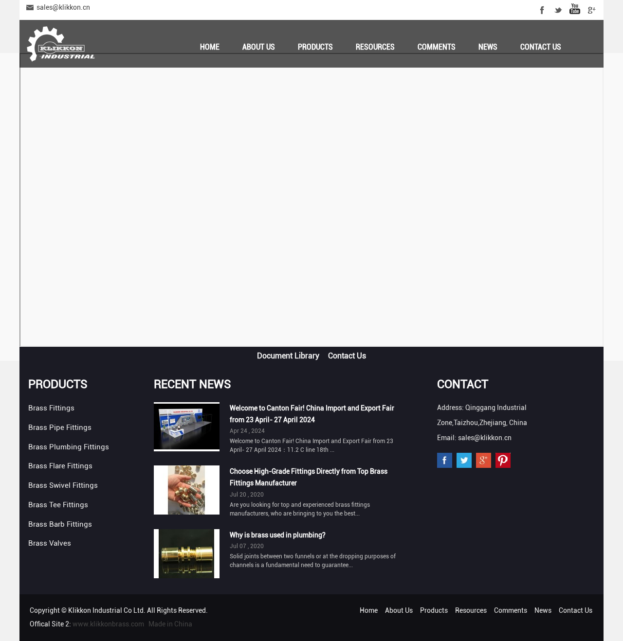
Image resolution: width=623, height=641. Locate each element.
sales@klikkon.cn (63, 7)
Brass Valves (49, 543)
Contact (462, 384)
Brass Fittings (51, 408)
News (487, 47)
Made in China (170, 624)
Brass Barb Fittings (60, 524)
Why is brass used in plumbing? (278, 535)
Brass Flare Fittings (60, 466)
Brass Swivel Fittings (63, 485)
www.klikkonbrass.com (108, 624)
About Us (258, 47)
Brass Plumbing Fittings (68, 447)
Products (315, 47)
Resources (375, 47)
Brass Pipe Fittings (60, 427)
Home (210, 47)
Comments (437, 47)
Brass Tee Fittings (58, 504)
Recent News (192, 384)
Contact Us (540, 47)
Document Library (288, 355)
